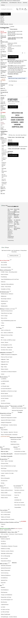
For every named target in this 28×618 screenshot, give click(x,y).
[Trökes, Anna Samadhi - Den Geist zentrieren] (17, 146)
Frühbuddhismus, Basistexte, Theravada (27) (4, 154)
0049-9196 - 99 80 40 (8, 24)
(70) (3, 188)
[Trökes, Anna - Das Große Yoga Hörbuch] (17, 135)
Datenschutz (10, 226)
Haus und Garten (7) (4, 180)
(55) (3, 56)
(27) (3, 120)
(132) (4, 60)
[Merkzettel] (20, 9)
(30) (3, 108)
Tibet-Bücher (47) (4, 149)
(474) (4, 138)
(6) (3, 80)
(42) (4, 67)
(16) (3, 95)
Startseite (2, 16)
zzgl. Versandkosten (17, 45)
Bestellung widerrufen (14, 255)
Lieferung (2, 20)
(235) (3, 49)
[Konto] (23, 9)
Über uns (2, 18)
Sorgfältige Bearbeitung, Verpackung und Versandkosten (11, 223)
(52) (3, 77)
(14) (3, 124)
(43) (3, 63)
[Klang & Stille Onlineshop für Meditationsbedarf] (10, 0)
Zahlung (2, 21)
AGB (9, 228)
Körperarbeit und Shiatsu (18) (4, 184)
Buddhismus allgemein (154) (4, 142)
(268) (3, 193)
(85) (3, 37)
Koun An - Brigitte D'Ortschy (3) (3, 128)
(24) (4, 133)
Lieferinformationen (11, 211)
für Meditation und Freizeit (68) (4, 46)
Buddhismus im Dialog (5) (4, 159)
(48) (4, 72)
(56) (4, 42)
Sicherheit (2, 22)
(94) (4, 93)
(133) (2, 99)
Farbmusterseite (11, 213)
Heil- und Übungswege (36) (4, 176)
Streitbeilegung (11, 236)
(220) (4, 85)
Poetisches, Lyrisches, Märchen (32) (4, 164)
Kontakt (1, 17)
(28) (3, 102)
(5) (3, 75)
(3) (3, 52)
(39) (3, 88)
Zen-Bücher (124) (4, 146)
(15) (3, 33)
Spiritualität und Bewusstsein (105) (4, 170)
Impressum (10, 232)
